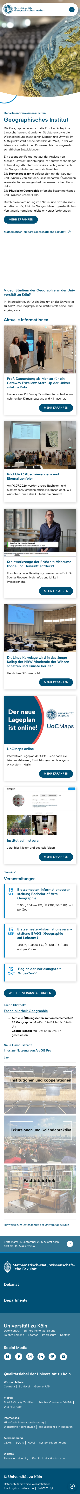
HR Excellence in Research (56, 1422)
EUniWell (24, 1382)
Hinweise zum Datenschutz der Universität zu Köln (36, 1220)
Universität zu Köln (29, 8)
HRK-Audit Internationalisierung (24, 1418)
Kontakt (65, 1330)
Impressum (49, 1330)
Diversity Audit (13, 1402)
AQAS (31, 1438)
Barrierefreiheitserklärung (39, 1326)
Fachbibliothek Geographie (26, 1006)
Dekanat (11, 1280)
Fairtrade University (16, 1454)
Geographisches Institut (29, 10)
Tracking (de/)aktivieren (19, 1483)
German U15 (42, 1382)
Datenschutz (12, 1326)
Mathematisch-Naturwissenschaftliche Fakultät (35, 227)
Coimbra (9, 1382)
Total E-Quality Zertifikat (19, 1398)
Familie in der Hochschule (48, 1454)
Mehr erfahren (21, 215)
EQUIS (20, 1438)
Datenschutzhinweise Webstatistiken (27, 1479)
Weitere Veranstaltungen (30, 988)
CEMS (8, 1438)
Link (6, 1053)
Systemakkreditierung (52, 1438)
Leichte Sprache (14, 1330)
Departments (15, 1295)
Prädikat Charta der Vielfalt (55, 1398)
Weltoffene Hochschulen (19, 1422)
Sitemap (33, 1330)
